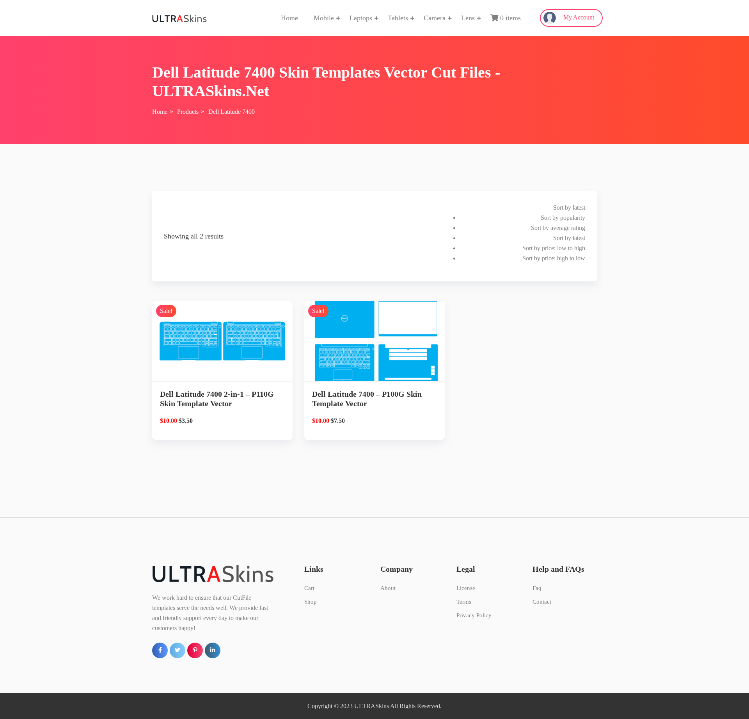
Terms (463, 602)
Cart (309, 588)
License (465, 588)
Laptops (361, 18)
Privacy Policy (474, 615)
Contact (541, 602)
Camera (434, 18)
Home (289, 18)
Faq (536, 588)
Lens (468, 18)
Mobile (324, 18)
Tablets (398, 18)
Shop (310, 602)
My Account (578, 17)
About (388, 588)
